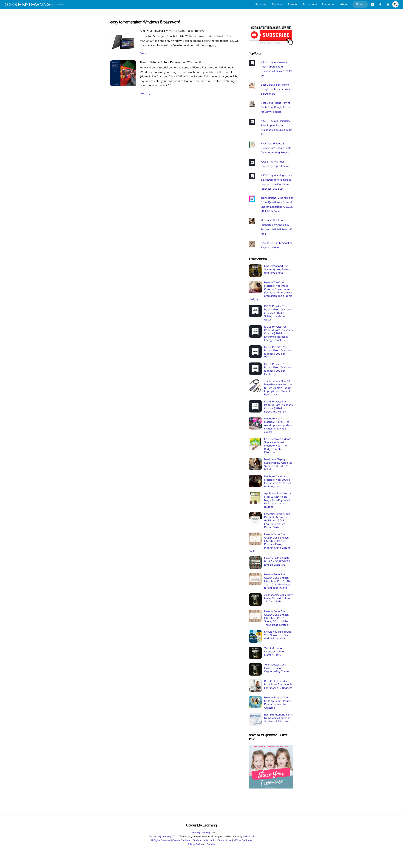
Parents (293, 4)
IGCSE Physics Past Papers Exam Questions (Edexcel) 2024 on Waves (278, 352)
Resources (328, 4)
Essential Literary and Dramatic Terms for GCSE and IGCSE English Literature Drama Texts (277, 520)
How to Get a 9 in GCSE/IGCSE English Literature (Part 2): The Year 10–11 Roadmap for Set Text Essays (277, 581)
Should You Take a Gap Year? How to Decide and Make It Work (277, 635)
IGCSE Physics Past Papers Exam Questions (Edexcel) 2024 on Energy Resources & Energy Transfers (278, 333)
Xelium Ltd (248, 836)
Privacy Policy (195, 844)
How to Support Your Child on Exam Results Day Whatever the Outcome (277, 702)
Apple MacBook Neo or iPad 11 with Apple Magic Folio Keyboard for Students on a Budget (277, 500)
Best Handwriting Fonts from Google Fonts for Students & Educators (278, 718)
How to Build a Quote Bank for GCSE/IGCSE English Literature (277, 561)
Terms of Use (225, 840)
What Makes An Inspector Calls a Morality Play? (274, 652)
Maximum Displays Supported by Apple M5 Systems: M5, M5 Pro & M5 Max (278, 464)
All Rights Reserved (160, 840)
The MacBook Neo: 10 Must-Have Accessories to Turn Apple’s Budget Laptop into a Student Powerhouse (278, 387)
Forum (360, 4)
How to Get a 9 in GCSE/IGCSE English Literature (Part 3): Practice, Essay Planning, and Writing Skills (270, 543)
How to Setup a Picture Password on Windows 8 (170, 62)
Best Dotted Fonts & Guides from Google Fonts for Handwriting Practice (276, 148)
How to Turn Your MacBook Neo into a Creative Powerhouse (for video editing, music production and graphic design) (270, 291)
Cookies (211, 844)
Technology (310, 4)
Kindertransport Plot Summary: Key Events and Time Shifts (277, 269)
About (344, 4)
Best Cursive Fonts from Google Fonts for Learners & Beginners (276, 89)
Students (260, 4)
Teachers (277, 4)
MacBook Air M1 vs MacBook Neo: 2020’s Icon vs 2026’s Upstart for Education (277, 481)
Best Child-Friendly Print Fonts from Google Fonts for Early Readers (275, 107)
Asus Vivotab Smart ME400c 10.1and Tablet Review (172, 30)
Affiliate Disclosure (242, 840)
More (143, 53)
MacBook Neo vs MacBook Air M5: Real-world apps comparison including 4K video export (278, 425)
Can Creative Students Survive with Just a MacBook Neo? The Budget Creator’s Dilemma (277, 445)
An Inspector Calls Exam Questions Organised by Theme (276, 668)
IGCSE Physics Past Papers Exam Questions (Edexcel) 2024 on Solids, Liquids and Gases (278, 313)
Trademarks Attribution (204, 840)
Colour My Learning (200, 832)
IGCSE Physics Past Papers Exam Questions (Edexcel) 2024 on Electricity (278, 369)
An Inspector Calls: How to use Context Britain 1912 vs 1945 (278, 598)
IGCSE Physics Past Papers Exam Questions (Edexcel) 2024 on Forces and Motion (278, 406)
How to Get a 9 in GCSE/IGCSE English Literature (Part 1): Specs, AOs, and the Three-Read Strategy (276, 618)
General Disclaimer (181, 840)
